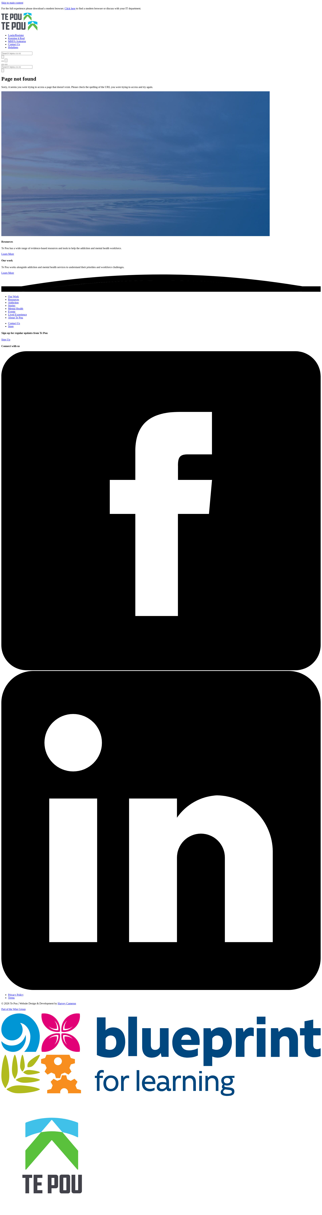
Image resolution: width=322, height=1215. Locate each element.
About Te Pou (15, 317)
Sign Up (5, 339)
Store (11, 326)
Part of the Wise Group (13, 1009)
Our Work (13, 296)
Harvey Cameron (67, 1003)
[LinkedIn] (161, 989)
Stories (11, 305)
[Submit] (2, 57)
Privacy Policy (15, 994)
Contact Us (14, 323)
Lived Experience (17, 314)
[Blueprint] (161, 1095)
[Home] (161, 22)
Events (11, 311)
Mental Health (15, 308)
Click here (70, 8)
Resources (13, 299)
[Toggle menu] (2, 64)
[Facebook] (161, 669)
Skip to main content (12, 2)
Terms (11, 997)
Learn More (7, 254)
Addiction (13, 302)
